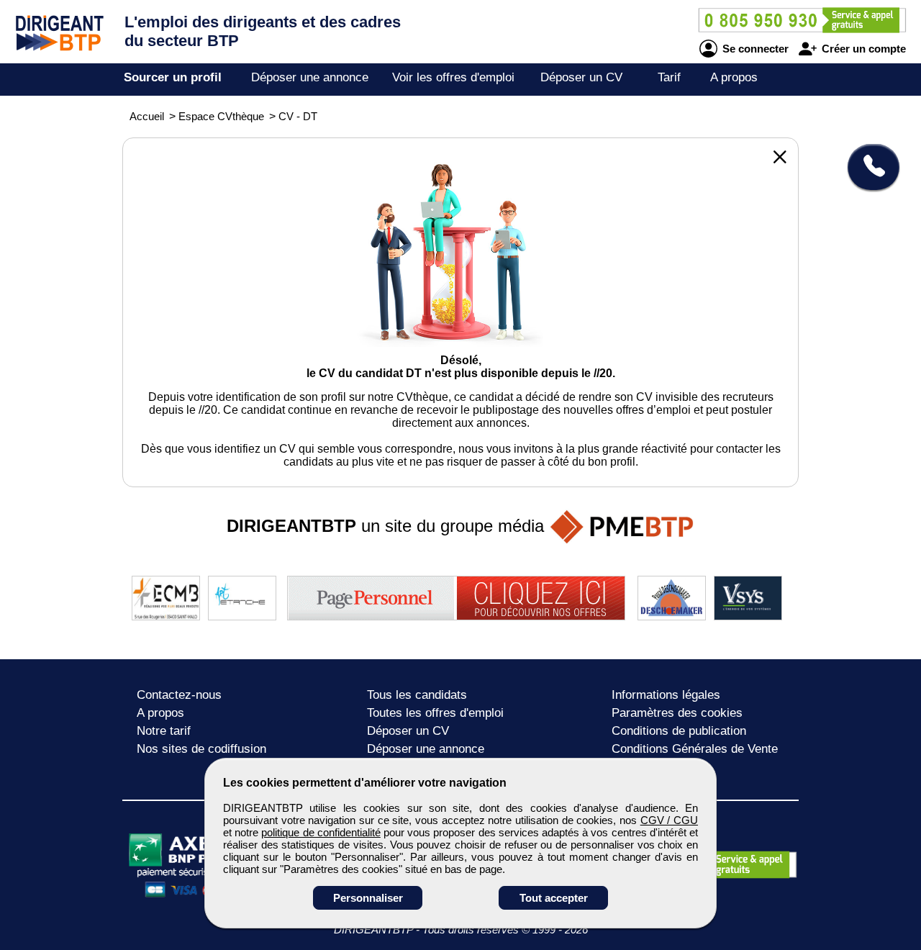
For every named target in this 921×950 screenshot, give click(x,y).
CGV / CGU (669, 820)
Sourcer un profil (173, 77)
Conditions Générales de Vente (695, 749)
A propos (734, 77)
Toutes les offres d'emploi (435, 713)
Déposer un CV (581, 77)
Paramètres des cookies (677, 713)
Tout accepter (554, 898)
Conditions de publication (679, 731)
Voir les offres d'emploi (453, 77)
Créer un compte (862, 48)
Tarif (669, 77)
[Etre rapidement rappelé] (868, 167)
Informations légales (666, 695)
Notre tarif (164, 731)
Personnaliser (368, 898)
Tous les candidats (417, 695)
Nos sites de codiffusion (201, 749)
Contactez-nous (179, 695)
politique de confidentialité (320, 832)
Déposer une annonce (309, 77)
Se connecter (754, 48)
